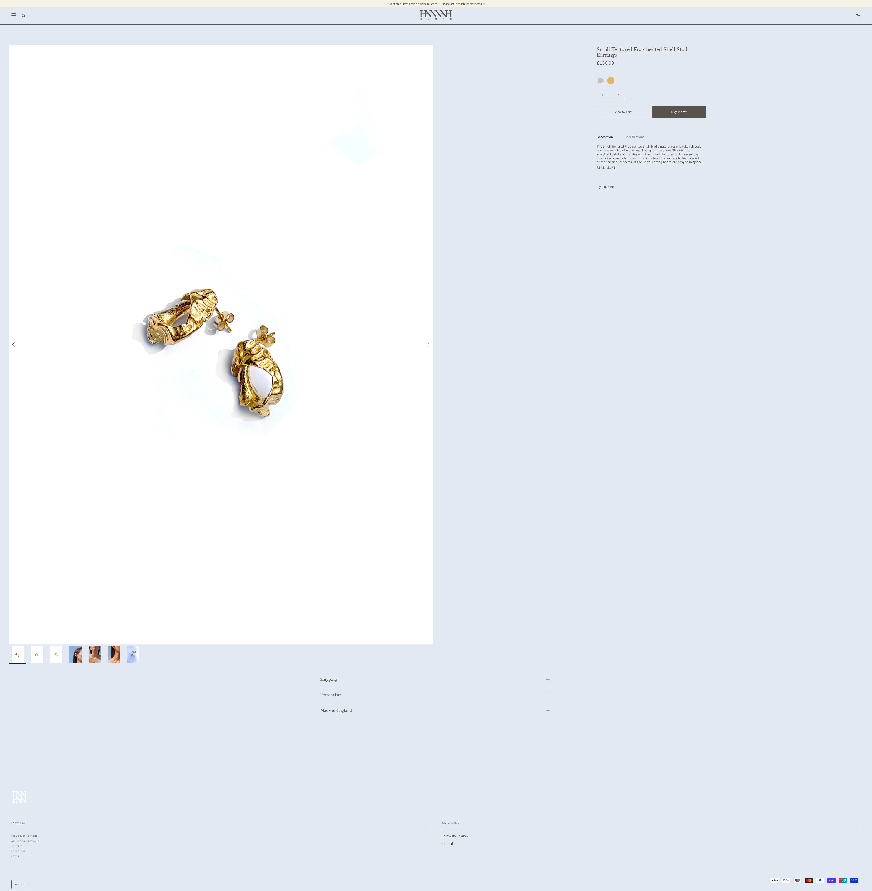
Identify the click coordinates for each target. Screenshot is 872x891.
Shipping (328, 679)
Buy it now (679, 111)
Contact (17, 846)
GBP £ (18, 884)
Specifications (634, 137)
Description (605, 137)
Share (608, 187)
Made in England (336, 710)
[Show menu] (13, 15)
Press (15, 856)
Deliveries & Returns (25, 841)
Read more (606, 167)
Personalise (330, 694)
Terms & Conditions (24, 836)
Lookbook (18, 851)
